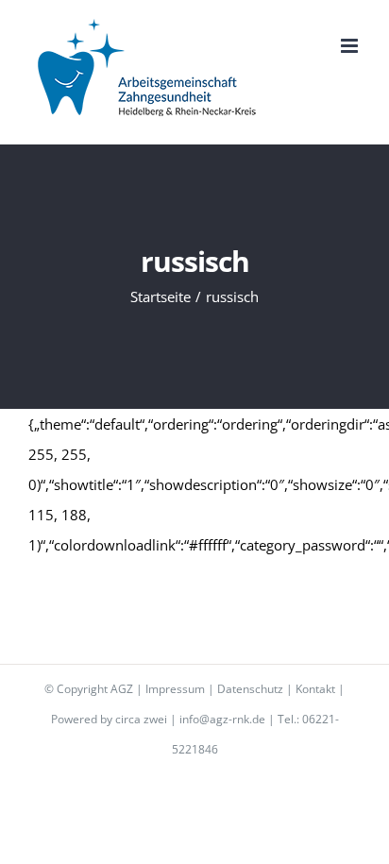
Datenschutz (250, 689)
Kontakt (315, 689)
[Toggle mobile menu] (351, 46)
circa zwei (141, 719)
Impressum (175, 689)
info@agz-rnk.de (222, 719)
